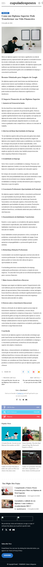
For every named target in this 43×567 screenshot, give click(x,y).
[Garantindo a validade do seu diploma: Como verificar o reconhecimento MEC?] (7, 504)
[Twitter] (28, 372)
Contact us (20, 393)
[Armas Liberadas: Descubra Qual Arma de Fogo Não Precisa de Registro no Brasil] (31, 434)
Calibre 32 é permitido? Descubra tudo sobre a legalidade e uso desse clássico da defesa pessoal (31, 468)
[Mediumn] (26, 400)
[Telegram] (23, 400)
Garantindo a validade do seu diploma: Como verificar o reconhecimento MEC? (25, 503)
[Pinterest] (34, 372)
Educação (5, 13)
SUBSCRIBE (7, 555)
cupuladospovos (23, 3)
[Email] (39, 372)
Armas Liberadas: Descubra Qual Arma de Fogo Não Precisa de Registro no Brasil (31, 445)
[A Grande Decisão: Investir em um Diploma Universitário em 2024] (11, 434)
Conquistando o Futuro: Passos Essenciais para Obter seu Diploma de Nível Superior (28, 490)
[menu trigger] (4, 3)
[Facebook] (23, 372)
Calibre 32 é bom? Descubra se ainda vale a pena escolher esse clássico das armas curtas (10, 468)
